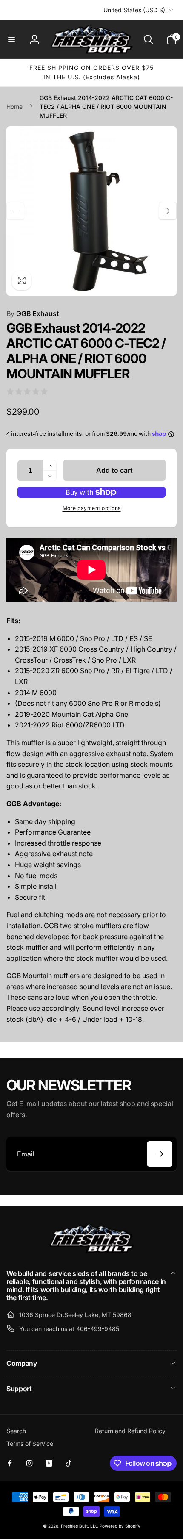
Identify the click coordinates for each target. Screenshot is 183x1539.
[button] (11, 39)
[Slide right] (168, 211)
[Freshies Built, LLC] (91, 1251)
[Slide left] (15, 211)
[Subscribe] (159, 1154)
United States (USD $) (134, 10)
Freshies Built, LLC (79, 1525)
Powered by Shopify (120, 1525)
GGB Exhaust (32, 313)
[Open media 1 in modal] (91, 211)
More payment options (92, 508)
